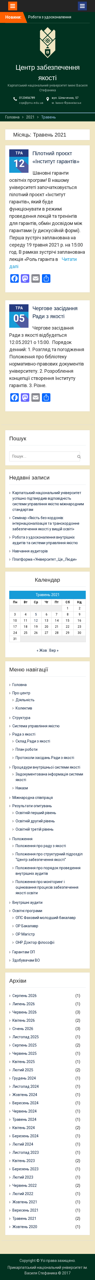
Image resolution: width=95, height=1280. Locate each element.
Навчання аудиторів (30, 551)
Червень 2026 (24, 1012)
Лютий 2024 (22, 1144)
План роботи (26, 749)
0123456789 (27, 98)
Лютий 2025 (22, 1070)
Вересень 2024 (25, 1103)
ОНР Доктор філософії (35, 942)
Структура (21, 718)
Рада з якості (23, 734)
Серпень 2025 (24, 1045)
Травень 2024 (24, 1119)
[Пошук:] (46, 456)
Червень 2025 (24, 1053)
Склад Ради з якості (33, 741)
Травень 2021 (24, 1218)
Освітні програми (27, 911)
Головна (19, 685)
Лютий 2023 (22, 1177)
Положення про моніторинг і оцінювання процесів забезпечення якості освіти (47, 887)
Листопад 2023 (25, 1152)
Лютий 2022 (22, 1194)
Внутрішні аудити (27, 902)
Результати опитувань (32, 806)
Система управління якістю (36, 726)
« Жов (42, 650)
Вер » (54, 650)
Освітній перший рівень (36, 813)
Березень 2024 (25, 1136)
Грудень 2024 (24, 1078)
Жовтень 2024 (24, 1095)
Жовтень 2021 (24, 1202)
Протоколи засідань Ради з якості (45, 758)
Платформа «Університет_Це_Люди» (44, 559)
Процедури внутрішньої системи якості (46, 767)
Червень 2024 (24, 1111)
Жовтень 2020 (24, 1227)
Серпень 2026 (24, 996)
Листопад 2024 (25, 1086)
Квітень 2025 (23, 1062)
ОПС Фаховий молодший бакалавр (46, 918)
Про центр (21, 693)
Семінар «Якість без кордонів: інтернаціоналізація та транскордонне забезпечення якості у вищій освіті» (45, 523)
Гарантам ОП (23, 952)
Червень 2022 (24, 1185)
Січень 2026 (22, 1029)
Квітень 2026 (23, 1020)
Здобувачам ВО (26, 960)
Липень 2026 (23, 1004)
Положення (22, 839)
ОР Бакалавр (27, 926)
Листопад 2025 (25, 1037)
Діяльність (25, 700)
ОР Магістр (25, 934)
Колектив (24, 708)
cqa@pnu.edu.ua (31, 103)
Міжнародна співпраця (32, 797)
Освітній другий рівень (35, 821)
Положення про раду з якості (41, 846)
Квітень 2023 (23, 1161)
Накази (22, 788)
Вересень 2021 (25, 1210)
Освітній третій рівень (35, 829)
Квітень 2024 (23, 1128)
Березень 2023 (25, 1169)
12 (36, 620)
